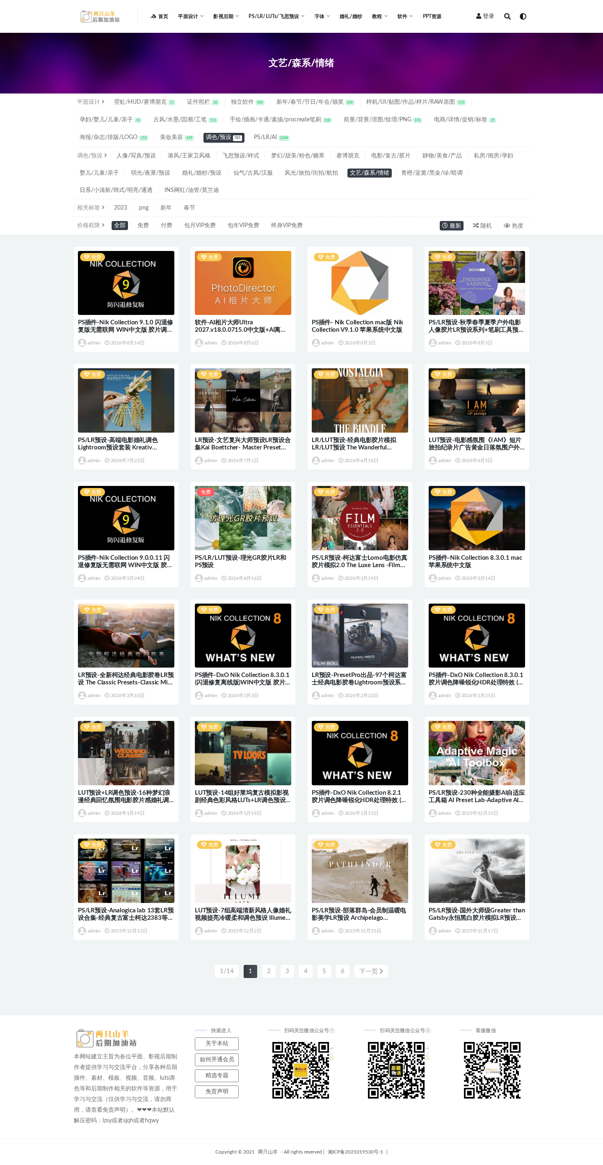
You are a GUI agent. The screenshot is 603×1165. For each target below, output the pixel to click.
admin (93, 342)
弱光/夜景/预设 (150, 173)
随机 (485, 226)
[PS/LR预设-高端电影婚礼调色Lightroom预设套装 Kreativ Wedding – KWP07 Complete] (126, 400)
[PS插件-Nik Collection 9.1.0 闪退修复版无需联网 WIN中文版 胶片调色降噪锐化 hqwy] (126, 283)
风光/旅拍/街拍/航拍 (311, 173)
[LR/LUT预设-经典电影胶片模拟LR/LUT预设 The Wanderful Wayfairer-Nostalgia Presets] (360, 400)
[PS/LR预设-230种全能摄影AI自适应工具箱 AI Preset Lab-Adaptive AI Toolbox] (477, 753)
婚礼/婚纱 (351, 16)
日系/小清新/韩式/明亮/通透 (116, 190)
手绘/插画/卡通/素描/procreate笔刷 (280, 120)
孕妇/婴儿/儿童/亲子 (110, 120)
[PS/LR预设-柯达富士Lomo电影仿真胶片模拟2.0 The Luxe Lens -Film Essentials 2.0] (360, 518)
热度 (516, 226)
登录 (488, 16)
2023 (120, 208)
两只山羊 (268, 1151)
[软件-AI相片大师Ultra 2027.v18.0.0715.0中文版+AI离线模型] (243, 283)
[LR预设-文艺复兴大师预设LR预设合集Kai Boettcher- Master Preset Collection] (243, 400)
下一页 (369, 972)
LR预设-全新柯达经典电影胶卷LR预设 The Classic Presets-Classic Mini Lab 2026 (126, 682)
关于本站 (217, 1043)
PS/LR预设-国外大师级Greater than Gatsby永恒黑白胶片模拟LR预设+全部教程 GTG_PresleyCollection (477, 917)
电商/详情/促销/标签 (464, 120)
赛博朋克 (347, 156)
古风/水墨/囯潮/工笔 (184, 120)
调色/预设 (223, 137)
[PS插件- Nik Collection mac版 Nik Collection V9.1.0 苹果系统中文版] (360, 283)
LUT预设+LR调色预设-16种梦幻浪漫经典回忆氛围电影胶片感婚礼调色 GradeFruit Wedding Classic (124, 800)
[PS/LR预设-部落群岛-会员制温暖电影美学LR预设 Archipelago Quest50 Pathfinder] (360, 871)
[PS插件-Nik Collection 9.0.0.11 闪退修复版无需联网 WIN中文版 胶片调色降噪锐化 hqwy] (126, 518)
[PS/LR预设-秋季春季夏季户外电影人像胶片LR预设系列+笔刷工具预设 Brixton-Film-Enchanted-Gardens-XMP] (477, 283)
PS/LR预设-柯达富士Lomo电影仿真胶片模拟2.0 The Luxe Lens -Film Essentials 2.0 (359, 565)
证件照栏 (202, 102)
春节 (189, 208)
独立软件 (247, 102)
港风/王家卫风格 (189, 156)
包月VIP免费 (200, 225)
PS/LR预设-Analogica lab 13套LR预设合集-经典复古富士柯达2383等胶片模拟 (126, 917)
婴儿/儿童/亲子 (99, 173)
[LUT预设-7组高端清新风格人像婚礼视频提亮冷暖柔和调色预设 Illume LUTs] (243, 871)
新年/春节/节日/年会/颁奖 (314, 102)
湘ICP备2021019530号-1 (355, 1151)
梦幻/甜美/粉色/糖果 (297, 156)
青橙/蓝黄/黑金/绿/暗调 (432, 173)
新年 (166, 208)
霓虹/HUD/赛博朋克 (144, 102)
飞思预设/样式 (240, 156)
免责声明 (217, 1091)
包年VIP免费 (243, 225)
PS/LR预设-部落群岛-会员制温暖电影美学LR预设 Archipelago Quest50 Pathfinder (359, 917)
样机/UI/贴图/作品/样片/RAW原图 (415, 102)
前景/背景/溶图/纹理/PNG (382, 120)
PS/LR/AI (271, 137)
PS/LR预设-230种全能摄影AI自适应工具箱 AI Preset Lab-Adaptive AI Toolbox (477, 800)
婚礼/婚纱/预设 (202, 173)
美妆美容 (176, 137)
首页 (163, 16)
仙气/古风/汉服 (253, 173)
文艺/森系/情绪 (369, 173)
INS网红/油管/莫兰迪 (191, 190)
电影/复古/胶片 (391, 156)
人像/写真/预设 (136, 156)
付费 (166, 225)
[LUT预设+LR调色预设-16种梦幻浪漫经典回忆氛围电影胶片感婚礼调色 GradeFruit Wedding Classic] (126, 753)
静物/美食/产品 (442, 156)
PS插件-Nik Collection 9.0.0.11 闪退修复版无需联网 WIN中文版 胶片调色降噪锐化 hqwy (125, 565)
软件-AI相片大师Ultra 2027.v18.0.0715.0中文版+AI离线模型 (241, 329)
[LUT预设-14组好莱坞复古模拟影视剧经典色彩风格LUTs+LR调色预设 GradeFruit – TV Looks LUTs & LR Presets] (243, 753)
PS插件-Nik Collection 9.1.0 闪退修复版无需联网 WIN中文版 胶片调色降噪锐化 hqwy (125, 329)
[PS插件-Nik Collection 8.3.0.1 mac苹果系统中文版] (477, 518)
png (143, 208)
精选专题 (217, 1075)
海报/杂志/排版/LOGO (113, 137)
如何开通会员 (217, 1059)
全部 (120, 225)
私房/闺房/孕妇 (493, 156)
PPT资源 (432, 16)
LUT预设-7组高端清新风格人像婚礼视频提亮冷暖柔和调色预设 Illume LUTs (243, 917)
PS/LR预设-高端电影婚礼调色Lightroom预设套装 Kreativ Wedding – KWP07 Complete (118, 447)
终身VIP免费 (287, 225)
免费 (143, 225)
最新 (454, 226)
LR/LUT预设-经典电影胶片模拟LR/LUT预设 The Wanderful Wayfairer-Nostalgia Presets (354, 447)
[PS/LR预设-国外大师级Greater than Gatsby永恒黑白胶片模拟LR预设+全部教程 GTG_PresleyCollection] (477, 871)
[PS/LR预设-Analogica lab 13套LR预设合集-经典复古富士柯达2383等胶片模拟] (126, 871)
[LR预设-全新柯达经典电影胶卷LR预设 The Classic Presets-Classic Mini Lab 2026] (126, 636)
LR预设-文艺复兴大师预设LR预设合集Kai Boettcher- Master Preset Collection (242, 447)
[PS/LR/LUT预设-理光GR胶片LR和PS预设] (243, 518)
